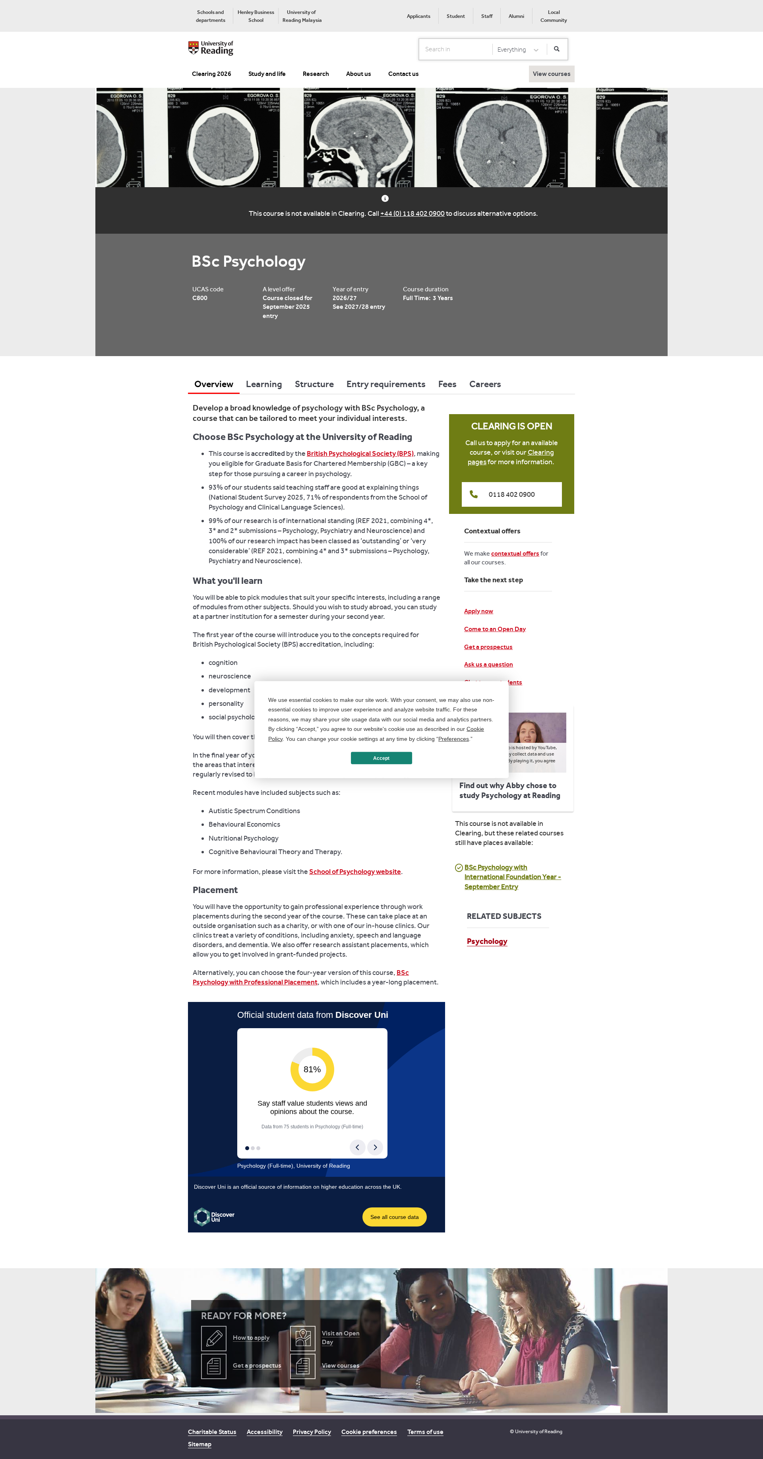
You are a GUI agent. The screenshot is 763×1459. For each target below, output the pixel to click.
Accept (381, 758)
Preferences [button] (453, 738)
